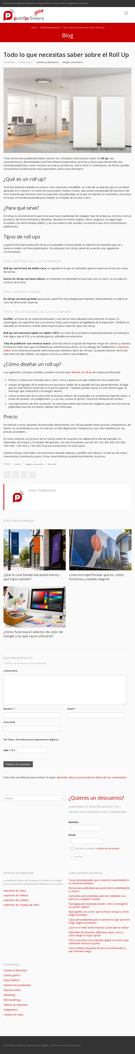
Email (72, 708)
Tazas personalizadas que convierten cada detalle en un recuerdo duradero (99, 881)
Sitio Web (9, 722)
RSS (127, 3)
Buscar (62, 798)
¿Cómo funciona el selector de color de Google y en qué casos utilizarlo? (33, 634)
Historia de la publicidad (17, 985)
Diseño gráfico (12, 975)
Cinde (45, 1045)
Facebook (98, 3)
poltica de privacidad (108, 848)
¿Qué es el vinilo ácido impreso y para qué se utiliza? (99, 927)
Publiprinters (11, 1009)
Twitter (105, 3)
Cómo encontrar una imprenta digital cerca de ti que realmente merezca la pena (99, 941)
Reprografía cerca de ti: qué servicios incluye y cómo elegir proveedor (99, 913)
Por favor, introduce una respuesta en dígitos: (31, 739)
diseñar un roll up (81, 372)
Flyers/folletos (12, 980)
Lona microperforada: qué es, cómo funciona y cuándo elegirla (96, 577)
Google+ (24, 474)
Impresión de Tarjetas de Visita (21, 904)
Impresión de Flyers (15, 890)
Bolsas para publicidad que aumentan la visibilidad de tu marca (99, 889)
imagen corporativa (34, 464)
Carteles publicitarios (50, 27)
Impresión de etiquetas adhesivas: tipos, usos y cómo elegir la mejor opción (96, 934)
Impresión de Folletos (16, 895)
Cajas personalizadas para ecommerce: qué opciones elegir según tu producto (99, 921)
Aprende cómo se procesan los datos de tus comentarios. (92, 777)
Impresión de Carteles (16, 900)
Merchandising (12, 999)
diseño (18, 464)
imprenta (51, 464)
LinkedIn (120, 3)
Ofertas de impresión (16, 1004)
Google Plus (113, 3)
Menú (126, 13)
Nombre (9, 708)
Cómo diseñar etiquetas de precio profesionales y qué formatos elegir (97, 949)
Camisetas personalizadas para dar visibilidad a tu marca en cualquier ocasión (97, 897)
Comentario (11, 670)
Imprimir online (12, 990)
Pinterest (32, 474)
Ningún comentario (73, 62)
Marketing (9, 995)
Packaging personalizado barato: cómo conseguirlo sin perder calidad (98, 905)
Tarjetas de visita (13, 1014)
